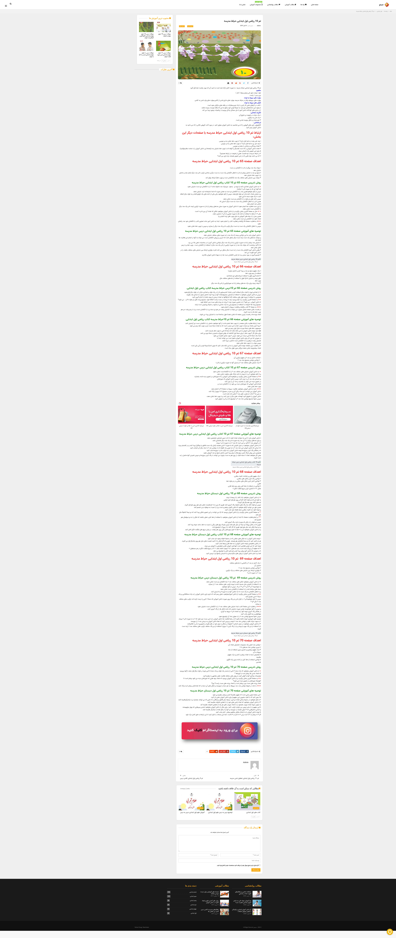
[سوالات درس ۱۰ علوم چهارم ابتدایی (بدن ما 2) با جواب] (146, 46)
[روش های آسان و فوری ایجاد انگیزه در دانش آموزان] (224, 903)
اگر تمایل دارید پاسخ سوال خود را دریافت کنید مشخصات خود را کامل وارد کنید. (238, 865)
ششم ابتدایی (192, 892)
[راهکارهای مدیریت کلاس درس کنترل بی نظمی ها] (224, 912)
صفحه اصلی (314, 5)
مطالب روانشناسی (272, 5)
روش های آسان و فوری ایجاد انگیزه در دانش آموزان (210, 902)
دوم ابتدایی (193, 905)
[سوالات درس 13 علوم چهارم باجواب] (163, 27)
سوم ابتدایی (193, 896)
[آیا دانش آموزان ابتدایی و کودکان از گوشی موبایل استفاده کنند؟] (257, 912)
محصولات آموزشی (256, 3)
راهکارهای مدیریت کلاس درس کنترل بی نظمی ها (210, 910)
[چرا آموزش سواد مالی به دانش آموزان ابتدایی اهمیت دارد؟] (257, 903)
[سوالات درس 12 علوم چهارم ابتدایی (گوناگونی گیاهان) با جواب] (146, 27)
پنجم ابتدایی (193, 901)
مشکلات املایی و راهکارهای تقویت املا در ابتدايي (243, 893)
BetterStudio (146, 927)
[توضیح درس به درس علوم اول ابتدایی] (219, 801)
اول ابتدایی (190, 26)
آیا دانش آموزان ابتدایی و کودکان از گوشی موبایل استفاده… (241, 910)
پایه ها (302, 5)
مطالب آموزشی (289, 5)
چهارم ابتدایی (192, 909)
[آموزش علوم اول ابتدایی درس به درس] (192, 801)
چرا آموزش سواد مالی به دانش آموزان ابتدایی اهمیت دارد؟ (242, 902)
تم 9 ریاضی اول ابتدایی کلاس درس (191, 778)
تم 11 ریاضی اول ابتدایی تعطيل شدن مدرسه (244, 778)
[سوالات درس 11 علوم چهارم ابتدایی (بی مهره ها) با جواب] (163, 46)
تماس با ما (242, 5)
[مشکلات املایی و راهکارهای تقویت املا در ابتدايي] (257, 894)
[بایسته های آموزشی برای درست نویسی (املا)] (224, 894)
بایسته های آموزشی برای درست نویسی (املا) (209, 893)
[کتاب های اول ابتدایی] (247, 801)
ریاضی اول (182, 26)
